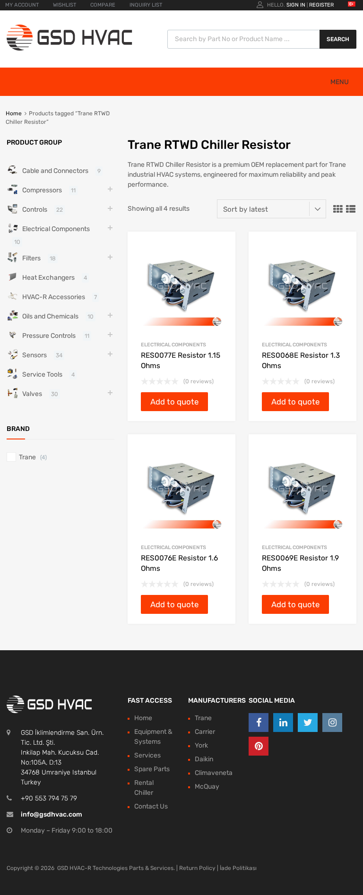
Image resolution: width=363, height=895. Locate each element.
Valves (32, 394)
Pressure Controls (49, 336)
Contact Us (151, 806)
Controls (34, 210)
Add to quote (174, 401)
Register (321, 5)
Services (147, 755)
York (201, 745)
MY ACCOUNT (22, 5)
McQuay (207, 787)
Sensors (34, 355)
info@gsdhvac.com (51, 814)
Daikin (204, 759)
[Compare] (220, 265)
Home (14, 113)
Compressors (42, 190)
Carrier (205, 732)
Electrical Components (173, 345)
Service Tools (42, 374)
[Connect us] (258, 722)
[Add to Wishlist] (220, 249)
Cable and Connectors (55, 171)
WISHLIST (64, 5)
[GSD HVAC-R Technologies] (69, 48)
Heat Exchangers (48, 278)
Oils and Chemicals (50, 316)
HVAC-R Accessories (53, 297)
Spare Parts (152, 769)
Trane (27, 457)
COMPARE (102, 5)
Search (338, 39)
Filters (31, 258)
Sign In (295, 5)
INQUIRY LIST (146, 5)
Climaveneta (214, 773)
